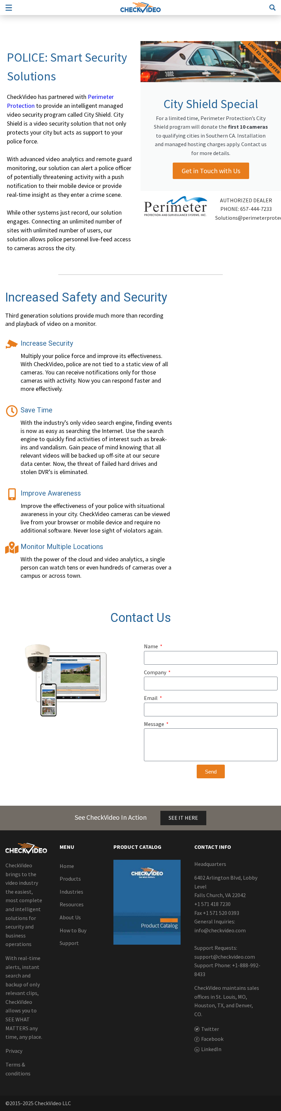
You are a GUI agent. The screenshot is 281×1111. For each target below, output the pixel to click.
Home (67, 866)
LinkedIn (211, 1049)
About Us (70, 917)
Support (69, 943)
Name (151, 646)
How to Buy (73, 930)
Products (70, 878)
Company (155, 672)
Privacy (13, 1050)
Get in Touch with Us (211, 170)
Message (154, 723)
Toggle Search (272, 7)
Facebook (212, 1038)
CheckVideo (140, 7)
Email (151, 697)
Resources (72, 904)
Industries (71, 891)
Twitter (210, 1028)
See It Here (183, 817)
